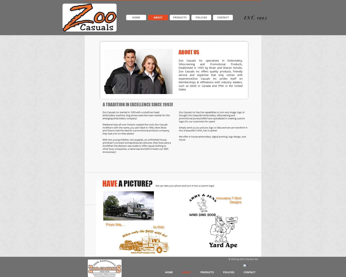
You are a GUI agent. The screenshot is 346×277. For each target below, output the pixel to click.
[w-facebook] (245, 266)
